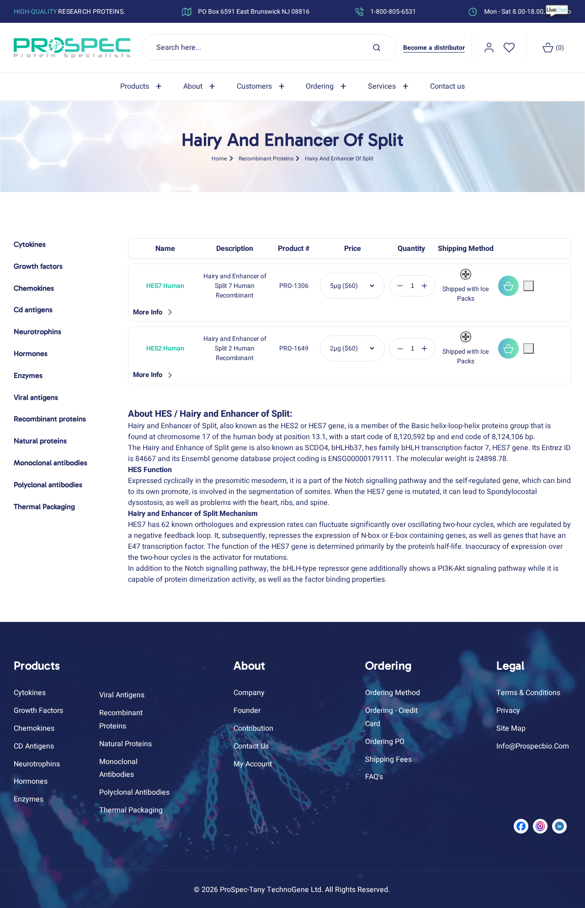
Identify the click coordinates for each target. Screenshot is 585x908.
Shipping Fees (388, 759)
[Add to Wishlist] (528, 286)
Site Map (511, 727)
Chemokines (34, 727)
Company (249, 692)
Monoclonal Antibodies (118, 768)
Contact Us (251, 745)
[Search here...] (377, 47)
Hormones (31, 781)
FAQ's (374, 776)
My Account (253, 763)
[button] (142, 87)
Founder (247, 710)
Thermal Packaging (131, 809)
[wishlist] (509, 47)
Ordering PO (384, 741)
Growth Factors (38, 710)
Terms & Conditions (528, 692)
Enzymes (28, 798)
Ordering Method (392, 692)
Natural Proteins (125, 743)
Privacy (508, 710)
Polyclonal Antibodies (134, 791)
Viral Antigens (121, 695)
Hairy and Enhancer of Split (339, 158)
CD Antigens (34, 745)
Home (219, 158)
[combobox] (269, 47)
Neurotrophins (37, 763)
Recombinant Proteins (266, 158)
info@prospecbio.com (532, 745)
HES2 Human (165, 348)
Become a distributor (434, 48)
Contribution (253, 727)
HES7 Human (165, 286)
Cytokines (30, 692)
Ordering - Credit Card (391, 717)
